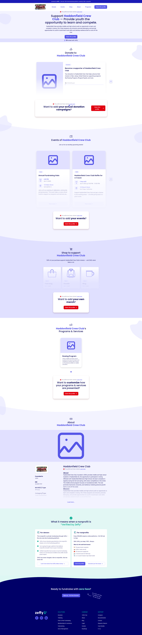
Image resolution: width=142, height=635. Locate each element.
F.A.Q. (99, 628)
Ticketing (60, 617)
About (79, 7)
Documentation (102, 617)
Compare (100, 615)
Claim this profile (101, 7)
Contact (100, 620)
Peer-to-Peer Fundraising (64, 620)
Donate (54, 7)
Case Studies (101, 626)
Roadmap (84, 628)
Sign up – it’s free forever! (71, 595)
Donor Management (63, 628)
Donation (60, 615)
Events (63, 7)
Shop (70, 7)
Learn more (79, 11)
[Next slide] (110, 81)
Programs (88, 7)
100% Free (84, 615)
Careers (84, 626)
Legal (83, 623)
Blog (83, 620)
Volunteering (61, 626)
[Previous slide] (31, 81)
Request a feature (102, 623)
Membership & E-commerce (65, 623)
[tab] (71, 371)
